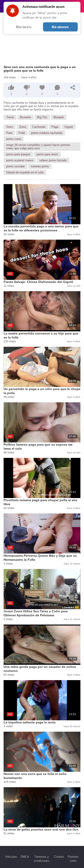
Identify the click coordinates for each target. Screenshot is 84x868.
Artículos (11, 856)
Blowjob (59, 117)
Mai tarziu (23, 27)
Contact (59, 856)
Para (9, 133)
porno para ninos (47, 154)
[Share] (73, 87)
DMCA (25, 856)
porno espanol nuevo (19, 160)
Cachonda (38, 127)
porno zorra (13, 139)
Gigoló (69, 127)
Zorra (22, 127)
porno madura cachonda (46, 133)
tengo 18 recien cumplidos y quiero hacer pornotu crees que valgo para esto (38, 146)
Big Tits (42, 117)
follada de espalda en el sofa (24, 172)
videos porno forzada (53, 160)
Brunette (25, 117)
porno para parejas (18, 154)
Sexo (9, 127)
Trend (10, 117)
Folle (22, 133)
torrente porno (40, 166)
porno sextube (15, 166)
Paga (55, 127)
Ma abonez (60, 27)
